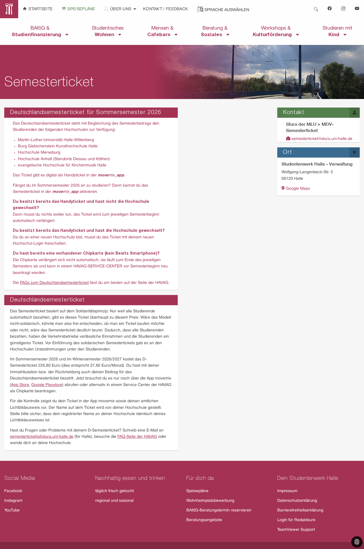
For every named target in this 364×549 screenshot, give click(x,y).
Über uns (120, 9)
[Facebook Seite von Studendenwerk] (330, 9)
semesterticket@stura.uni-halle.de (321, 139)
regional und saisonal (114, 501)
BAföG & (38, 31)
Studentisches (108, 31)
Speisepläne (80, 9)
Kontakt (153, 9)
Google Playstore (46, 385)
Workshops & (274, 31)
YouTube (12, 510)
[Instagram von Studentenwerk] (343, 9)
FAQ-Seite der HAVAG (137, 437)
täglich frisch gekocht (114, 491)
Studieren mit (337, 31)
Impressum (287, 491)
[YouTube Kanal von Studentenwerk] (357, 9)
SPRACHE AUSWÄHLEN (226, 10)
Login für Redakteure (296, 520)
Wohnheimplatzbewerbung (210, 501)
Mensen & (161, 31)
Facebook (13, 491)
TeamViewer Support (296, 530)
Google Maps (297, 189)
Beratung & (214, 31)
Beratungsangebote (204, 520)
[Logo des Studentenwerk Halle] (9, 9)
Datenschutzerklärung (297, 501)
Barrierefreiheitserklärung (300, 510)
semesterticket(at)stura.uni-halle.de (41, 437)
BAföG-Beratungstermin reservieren (218, 510)
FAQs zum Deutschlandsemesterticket (54, 283)
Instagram (13, 501)
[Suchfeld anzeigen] (316, 9)
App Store (20, 385)
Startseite (40, 9)
